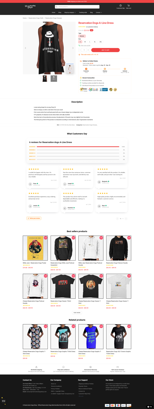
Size (79, 39)
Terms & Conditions (56, 386)
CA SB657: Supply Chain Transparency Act (62, 393)
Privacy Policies (55, 388)
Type (79, 33)
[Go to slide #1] (44, 78)
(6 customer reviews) (92, 27)
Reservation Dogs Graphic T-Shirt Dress (63, 351)
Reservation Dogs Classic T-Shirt (61, 301)
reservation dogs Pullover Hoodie (117, 263)
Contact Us (82, 391)
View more (77, 312)
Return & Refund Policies (85, 388)
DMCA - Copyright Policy (57, 391)
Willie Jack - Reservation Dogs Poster (34, 263)
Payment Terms (83, 386)
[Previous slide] (25, 48)
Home (25, 18)
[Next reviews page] (126, 218)
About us (53, 383)
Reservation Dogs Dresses (53, 18)
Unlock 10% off (3, 401)
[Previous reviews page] (117, 218)
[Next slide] (73, 48)
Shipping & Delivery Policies (86, 383)
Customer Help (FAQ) (84, 393)
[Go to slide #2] (54, 78)
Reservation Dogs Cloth (36, 18)
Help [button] (151, 406)
